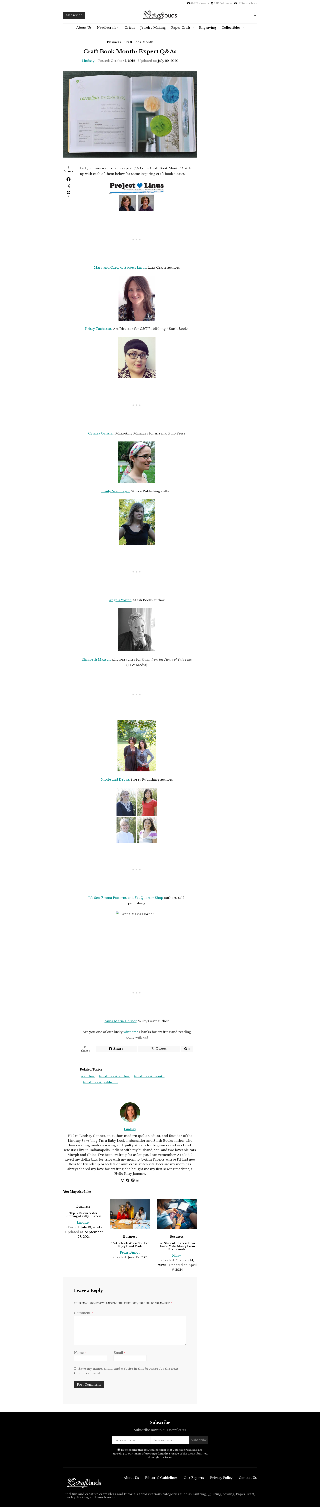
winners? (131, 1032)
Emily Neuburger (115, 491)
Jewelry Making (153, 28)
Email (119, 1353)
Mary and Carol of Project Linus (120, 267)
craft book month (150, 1076)
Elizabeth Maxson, (96, 659)
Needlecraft (106, 28)
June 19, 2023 (138, 1257)
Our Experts (194, 1478)
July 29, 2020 (168, 61)
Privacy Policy (221, 1478)
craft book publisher (101, 1082)
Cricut (130, 28)
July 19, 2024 (90, 1227)
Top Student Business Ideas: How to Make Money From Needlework (177, 1246)
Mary (176, 1255)
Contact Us (248, 1478)
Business (114, 42)
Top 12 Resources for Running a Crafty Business (83, 1214)
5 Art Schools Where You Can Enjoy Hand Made (130, 1244)
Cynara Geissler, (101, 433)
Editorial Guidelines (161, 1478)
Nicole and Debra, (115, 779)
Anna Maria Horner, (120, 1021)
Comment (82, 1313)
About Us (84, 28)
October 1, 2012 (123, 61)
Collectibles (231, 28)
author (89, 1076)
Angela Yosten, (120, 600)
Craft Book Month (138, 42)
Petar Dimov (130, 1252)
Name (80, 1353)
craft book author (115, 1076)
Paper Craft (180, 28)
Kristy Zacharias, (98, 329)
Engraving (207, 28)
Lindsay (88, 61)
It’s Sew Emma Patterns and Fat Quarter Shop (125, 898)
